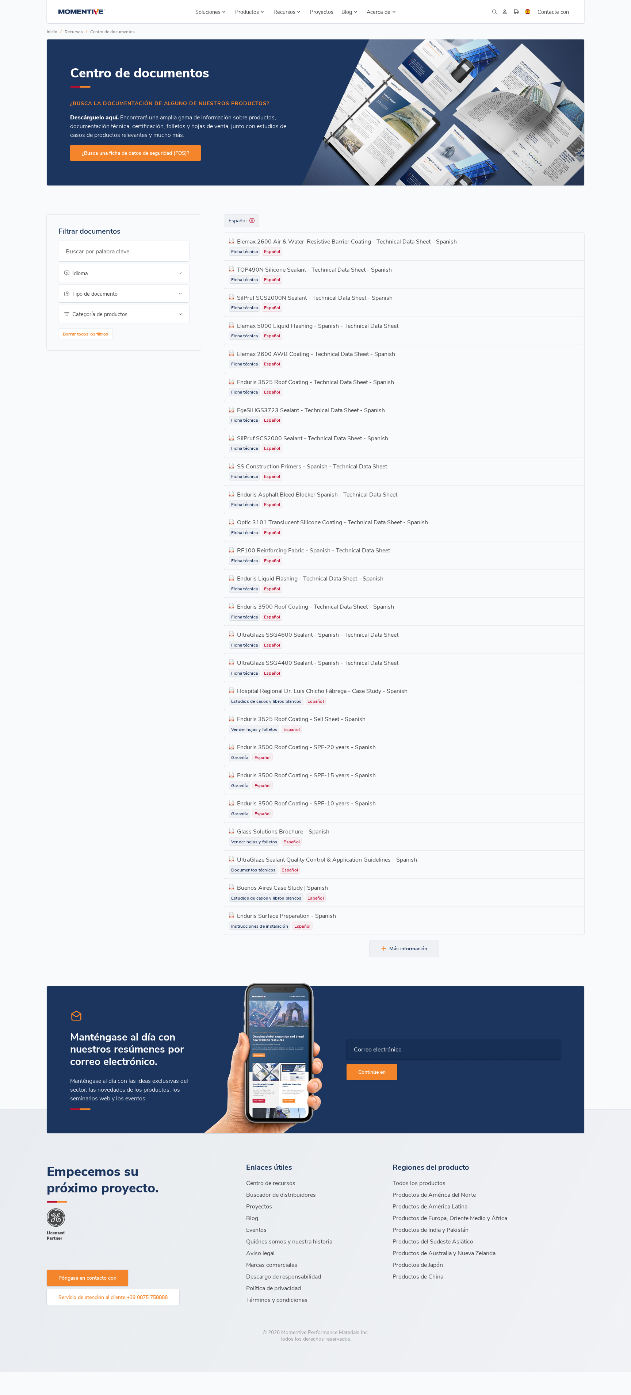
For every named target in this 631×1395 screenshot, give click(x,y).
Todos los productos (419, 1183)
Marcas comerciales (271, 1264)
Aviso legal (260, 1253)
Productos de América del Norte (434, 1194)
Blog (252, 1218)
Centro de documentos (112, 31)
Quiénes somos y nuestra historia (289, 1241)
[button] (210, 12)
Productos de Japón (418, 1264)
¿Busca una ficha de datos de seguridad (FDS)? (135, 152)
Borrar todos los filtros (85, 334)
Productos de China (418, 1276)
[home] (81, 11)
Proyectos (321, 11)
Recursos (74, 31)
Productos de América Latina (430, 1206)
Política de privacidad (273, 1288)
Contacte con (553, 11)
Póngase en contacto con (87, 1277)
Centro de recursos (270, 1183)
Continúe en (372, 1071)
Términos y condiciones (276, 1299)
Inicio (52, 31)
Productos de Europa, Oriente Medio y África (450, 1218)
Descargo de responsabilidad (283, 1276)
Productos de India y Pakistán (431, 1229)
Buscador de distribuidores (281, 1194)
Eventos (256, 1229)
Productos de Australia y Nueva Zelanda (444, 1253)
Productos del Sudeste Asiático (433, 1241)
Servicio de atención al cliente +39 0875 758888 (113, 1297)
